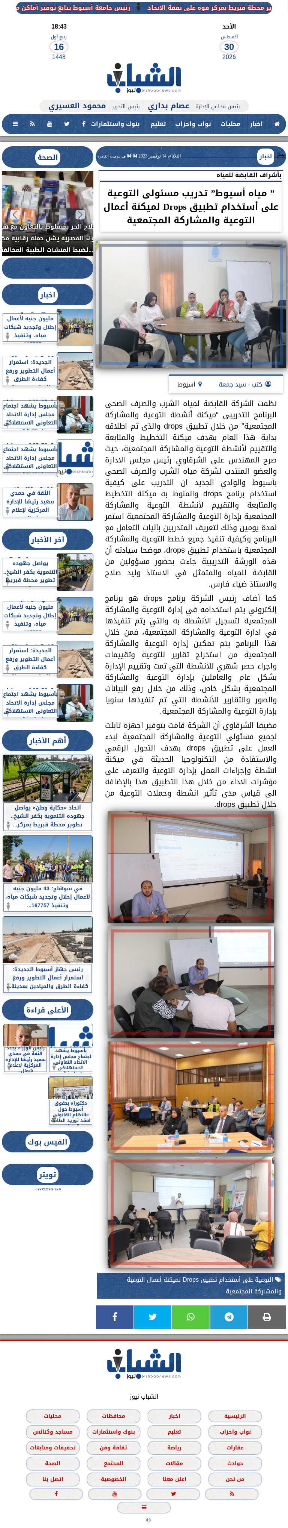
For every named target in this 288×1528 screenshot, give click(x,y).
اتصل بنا (52, 1479)
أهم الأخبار (47, 741)
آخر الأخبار (47, 540)
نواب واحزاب (193, 124)
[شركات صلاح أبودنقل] (144, 96)
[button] (80, 214)
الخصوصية (113, 1479)
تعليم (158, 124)
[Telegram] (229, 1317)
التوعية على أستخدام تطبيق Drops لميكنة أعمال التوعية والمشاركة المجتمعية (204, 1285)
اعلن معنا (174, 1479)
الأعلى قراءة (47, 1010)
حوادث (235, 1463)
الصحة (48, 157)
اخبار (256, 124)
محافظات (113, 1416)
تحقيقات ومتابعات (53, 1447)
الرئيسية (235, 1416)
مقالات (174, 1463)
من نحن (235, 1479)
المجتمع (113, 1463)
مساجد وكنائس (53, 1431)
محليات (230, 124)
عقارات (235, 1447)
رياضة (174, 1447)
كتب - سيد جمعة (240, 384)
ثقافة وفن (113, 1447)
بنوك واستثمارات (115, 124)
